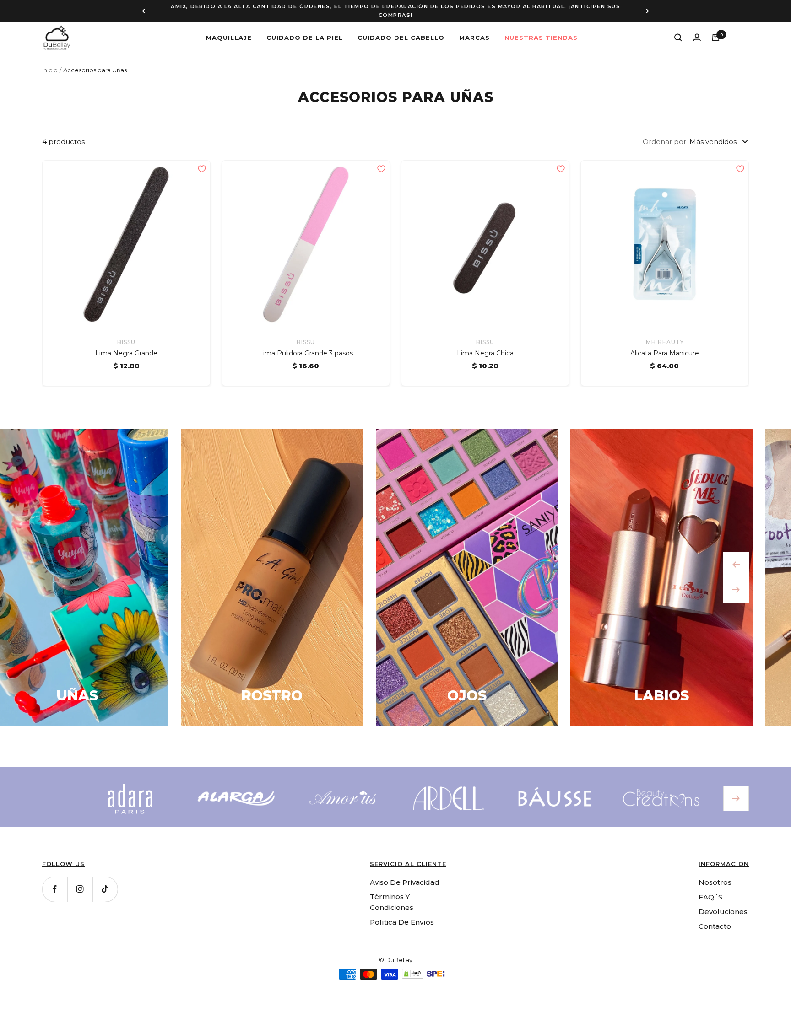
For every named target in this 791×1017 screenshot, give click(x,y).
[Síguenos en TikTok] (105, 880)
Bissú (126, 333)
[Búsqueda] (678, 29)
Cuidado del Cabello (401, 28)
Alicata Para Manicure (664, 345)
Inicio (50, 61)
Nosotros (715, 873)
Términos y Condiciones (391, 893)
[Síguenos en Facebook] (54, 880)
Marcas (474, 28)
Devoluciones (723, 903)
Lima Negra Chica (485, 345)
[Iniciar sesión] (697, 28)
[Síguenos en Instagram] (79, 880)
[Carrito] (716, 29)
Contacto (715, 917)
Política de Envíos (402, 913)
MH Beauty (665, 333)
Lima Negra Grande (126, 345)
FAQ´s (710, 888)
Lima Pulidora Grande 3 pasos (306, 345)
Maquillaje (229, 28)
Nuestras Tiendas (541, 28)
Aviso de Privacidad (404, 873)
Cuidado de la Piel (304, 28)
